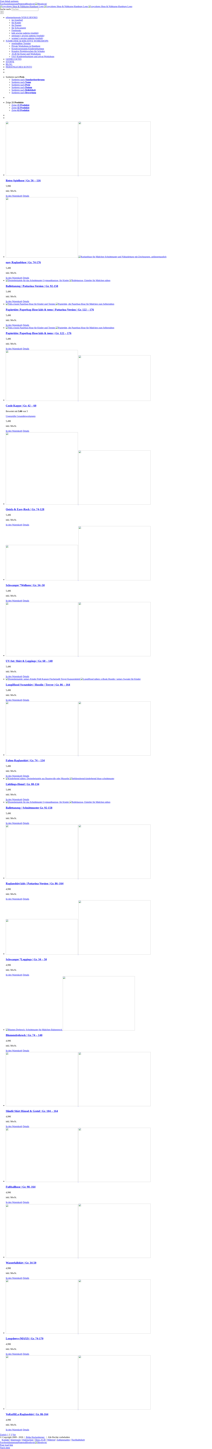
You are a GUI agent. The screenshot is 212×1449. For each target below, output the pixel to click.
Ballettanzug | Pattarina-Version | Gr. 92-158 (32, 286)
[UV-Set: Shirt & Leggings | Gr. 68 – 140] (109, 629)
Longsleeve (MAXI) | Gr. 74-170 (24, 1338)
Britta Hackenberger (35, 1437)
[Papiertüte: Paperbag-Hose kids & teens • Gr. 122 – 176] (109, 327)
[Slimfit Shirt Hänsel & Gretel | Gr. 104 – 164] (109, 1079)
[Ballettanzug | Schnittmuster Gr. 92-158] (109, 802)
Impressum (16, 1440)
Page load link (6, 1445)
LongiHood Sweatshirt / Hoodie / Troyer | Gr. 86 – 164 (38, 684)
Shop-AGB (40, 1440)
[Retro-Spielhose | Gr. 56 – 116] (109, 148)
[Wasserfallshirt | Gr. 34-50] (109, 1231)
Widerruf (51, 1440)
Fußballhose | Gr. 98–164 (20, 1186)
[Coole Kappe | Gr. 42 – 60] (109, 375)
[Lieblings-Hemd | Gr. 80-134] (109, 778)
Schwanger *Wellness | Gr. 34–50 (25, 585)
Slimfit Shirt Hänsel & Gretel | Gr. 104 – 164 (32, 1111)
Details (26, 196)
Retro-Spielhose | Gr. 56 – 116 (23, 180)
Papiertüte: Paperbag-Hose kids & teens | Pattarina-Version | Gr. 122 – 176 (50, 309)
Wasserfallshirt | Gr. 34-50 (21, 1262)
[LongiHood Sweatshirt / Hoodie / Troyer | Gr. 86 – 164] (109, 679)
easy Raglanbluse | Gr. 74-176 (23, 262)
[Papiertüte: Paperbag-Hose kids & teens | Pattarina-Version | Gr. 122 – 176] (109, 304)
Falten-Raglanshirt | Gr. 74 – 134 (25, 760)
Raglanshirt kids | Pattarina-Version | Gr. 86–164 (34, 883)
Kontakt (5, 1440)
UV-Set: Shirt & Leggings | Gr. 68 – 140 (29, 660)
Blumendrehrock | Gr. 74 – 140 (24, 1035)
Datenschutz (27, 1440)
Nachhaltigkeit (78, 1440)
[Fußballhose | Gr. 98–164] (109, 1155)
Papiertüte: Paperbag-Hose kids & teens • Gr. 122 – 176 (38, 333)
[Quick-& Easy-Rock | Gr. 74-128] (109, 468)
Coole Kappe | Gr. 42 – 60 (21, 405)
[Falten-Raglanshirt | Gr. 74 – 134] (109, 728)
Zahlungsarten (63, 1440)
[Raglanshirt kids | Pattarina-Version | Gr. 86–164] (109, 852)
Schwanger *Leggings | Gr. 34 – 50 (26, 959)
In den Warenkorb (14, 196)
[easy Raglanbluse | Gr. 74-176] (109, 227)
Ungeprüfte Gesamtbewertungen (20, 416)
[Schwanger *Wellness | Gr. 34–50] (109, 553)
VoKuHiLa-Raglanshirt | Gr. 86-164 (27, 1414)
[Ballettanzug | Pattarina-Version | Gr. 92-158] (109, 280)
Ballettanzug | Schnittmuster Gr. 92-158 (29, 807)
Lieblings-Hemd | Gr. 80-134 (22, 784)
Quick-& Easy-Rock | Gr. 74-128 (25, 509)
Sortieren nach (28, 79)
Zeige (20, 105)
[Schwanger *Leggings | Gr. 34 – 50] (109, 927)
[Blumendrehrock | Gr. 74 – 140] (109, 1003)
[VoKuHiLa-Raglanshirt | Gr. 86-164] (109, 1382)
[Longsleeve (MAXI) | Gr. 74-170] (109, 1306)
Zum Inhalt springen (9, 1)
